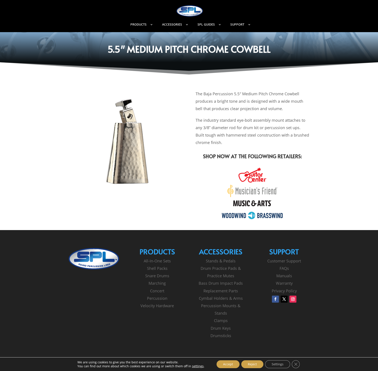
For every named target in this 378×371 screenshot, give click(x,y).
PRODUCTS (138, 24)
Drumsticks (220, 335)
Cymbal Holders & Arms (221, 298)
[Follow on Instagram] (292, 299)
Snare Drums (157, 275)
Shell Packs (157, 268)
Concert (157, 290)
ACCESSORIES (172, 24)
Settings (278, 364)
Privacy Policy (284, 290)
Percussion (157, 298)
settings (198, 366)
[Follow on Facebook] (275, 299)
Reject (252, 364)
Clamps (221, 320)
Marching (157, 283)
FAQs (284, 268)
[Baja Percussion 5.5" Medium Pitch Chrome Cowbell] (125, 191)
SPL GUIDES (206, 24)
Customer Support (284, 261)
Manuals (284, 275)
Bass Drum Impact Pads (221, 283)
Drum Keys (221, 328)
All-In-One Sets (157, 261)
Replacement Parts (220, 290)
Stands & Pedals (221, 261)
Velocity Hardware (157, 305)
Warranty (284, 283)
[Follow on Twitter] (284, 299)
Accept (228, 364)
